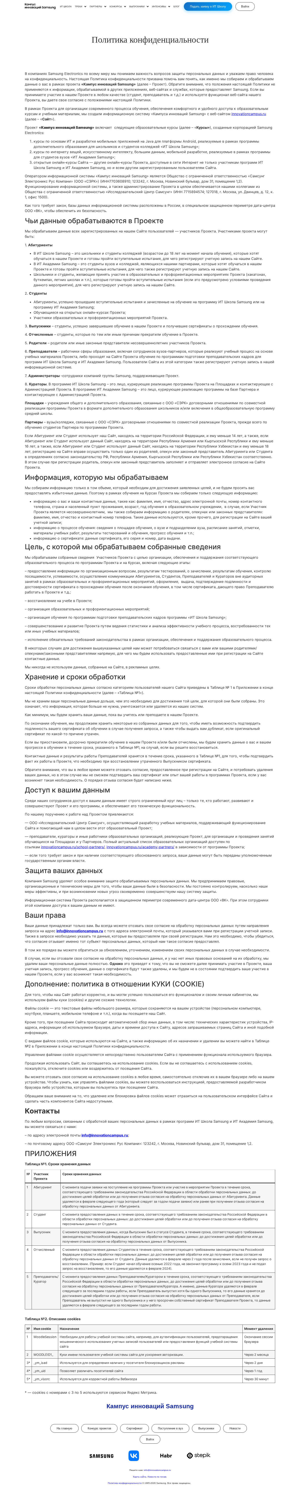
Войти (150, 1439)
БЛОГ (176, 6)
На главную (64, 1428)
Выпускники (206, 1428)
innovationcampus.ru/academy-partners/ (140, 847)
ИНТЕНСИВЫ (159, 6)
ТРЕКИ (78, 6)
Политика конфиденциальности (125, 1483)
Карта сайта (139, 1476)
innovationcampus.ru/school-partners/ (73, 847)
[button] (80, 6)
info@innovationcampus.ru (157, 1470)
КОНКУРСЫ (116, 6)
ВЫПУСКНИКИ (137, 6)
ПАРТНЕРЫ (96, 6)
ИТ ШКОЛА (66, 6)
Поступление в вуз (170, 1428)
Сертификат (135, 1428)
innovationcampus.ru (248, 114)
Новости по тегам (157, 1476)
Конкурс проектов (99, 1428)
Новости (235, 1428)
